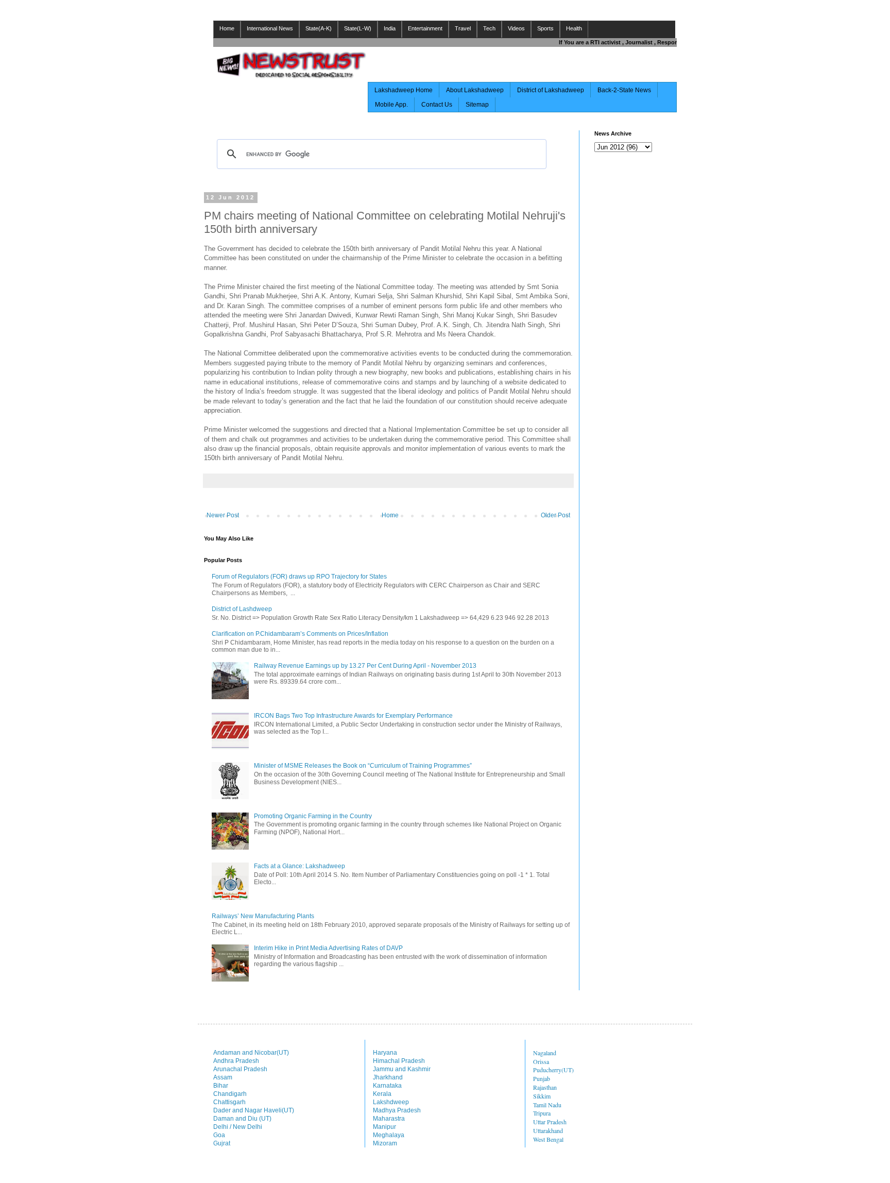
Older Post (555, 515)
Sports (545, 28)
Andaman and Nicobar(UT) (251, 1052)
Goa (219, 1135)
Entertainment (425, 28)
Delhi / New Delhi (237, 1126)
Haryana (385, 1052)
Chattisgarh (229, 1102)
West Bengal (548, 1139)
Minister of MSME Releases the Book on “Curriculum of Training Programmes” (363, 765)
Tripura (542, 1113)
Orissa (541, 1061)
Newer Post (223, 515)
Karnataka (387, 1085)
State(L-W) (357, 28)
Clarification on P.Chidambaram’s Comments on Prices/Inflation (300, 633)
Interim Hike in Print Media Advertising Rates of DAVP (328, 948)
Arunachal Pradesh (240, 1069)
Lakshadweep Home (403, 90)
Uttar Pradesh (550, 1122)
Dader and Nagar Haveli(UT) (253, 1110)
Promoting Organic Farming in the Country (313, 816)
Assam (222, 1077)
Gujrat (221, 1143)
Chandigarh (230, 1093)
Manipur (384, 1126)
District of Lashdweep (242, 609)
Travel (463, 28)
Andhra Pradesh (236, 1060)
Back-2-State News (624, 90)
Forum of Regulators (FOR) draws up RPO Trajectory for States (299, 576)
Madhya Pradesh (397, 1110)
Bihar (220, 1085)
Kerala (382, 1093)
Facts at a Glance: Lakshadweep (299, 866)
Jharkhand (388, 1077)
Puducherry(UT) (553, 1070)
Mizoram (385, 1143)
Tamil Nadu (547, 1105)
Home (226, 28)
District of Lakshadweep (550, 90)
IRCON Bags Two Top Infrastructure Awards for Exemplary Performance (353, 715)
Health (574, 28)
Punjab (541, 1078)
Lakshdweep (391, 1102)
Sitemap (477, 104)
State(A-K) (318, 28)
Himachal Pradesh (399, 1060)
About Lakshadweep (475, 90)
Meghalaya (388, 1135)
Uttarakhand (548, 1130)
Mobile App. (391, 104)
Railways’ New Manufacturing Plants (263, 916)
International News (270, 28)
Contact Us (436, 104)
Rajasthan (545, 1087)
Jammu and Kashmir (402, 1069)
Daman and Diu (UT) (242, 1118)
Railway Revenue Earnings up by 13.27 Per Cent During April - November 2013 (365, 665)
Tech (489, 28)
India (390, 28)
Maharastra (389, 1118)
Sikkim (542, 1096)
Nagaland (544, 1053)
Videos (516, 28)
